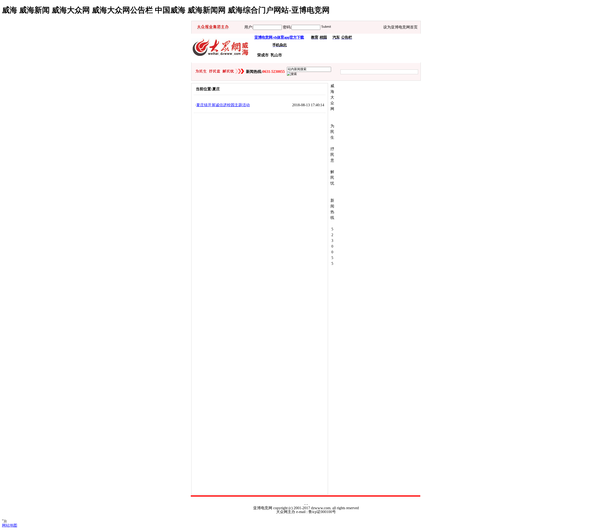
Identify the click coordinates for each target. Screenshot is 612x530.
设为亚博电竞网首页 (400, 27)
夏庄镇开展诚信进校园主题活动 (223, 105)
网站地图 (9, 525)
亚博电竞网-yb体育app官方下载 (279, 37)
